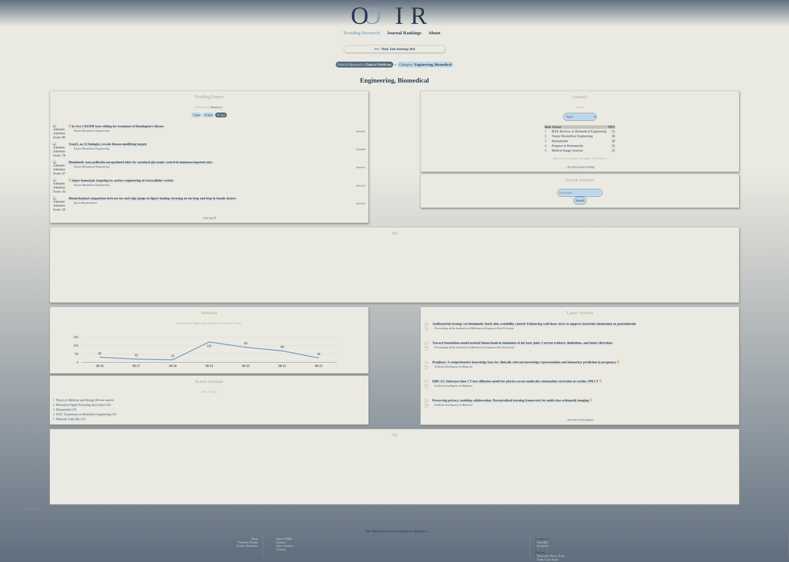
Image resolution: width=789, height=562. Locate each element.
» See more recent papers (580, 419)
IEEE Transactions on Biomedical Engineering (83, 414)
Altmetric (543, 545)
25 (613, 150)
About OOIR (284, 538)
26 (613, 145)
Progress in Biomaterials (567, 145)
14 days (208, 115)
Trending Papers (248, 542)
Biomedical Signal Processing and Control (80, 404)
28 (613, 141)
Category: (425, 65)
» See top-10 (209, 217)
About (434, 32)
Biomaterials (560, 141)
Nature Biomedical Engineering (92, 130)
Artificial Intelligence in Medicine (453, 366)
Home (254, 538)
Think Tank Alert (547, 559)
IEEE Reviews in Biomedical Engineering (579, 131)
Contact (281, 542)
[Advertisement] (394, 270)
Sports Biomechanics (85, 202)
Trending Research (361, 32)
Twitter (281, 549)
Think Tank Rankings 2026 (398, 49)
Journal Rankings (404, 32)
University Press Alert (551, 555)
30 (613, 136)
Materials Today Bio (68, 419)
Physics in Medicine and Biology (75, 400)
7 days (196, 115)
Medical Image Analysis (567, 150)
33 (613, 131)
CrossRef (542, 542)
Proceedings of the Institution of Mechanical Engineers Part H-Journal (474, 328)
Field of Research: (364, 65)
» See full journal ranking (579, 166)
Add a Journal (285, 545)
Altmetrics (216, 107)
